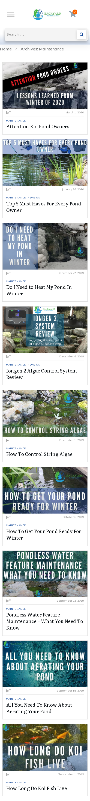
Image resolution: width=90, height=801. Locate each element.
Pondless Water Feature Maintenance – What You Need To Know (44, 621)
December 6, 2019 (71, 356)
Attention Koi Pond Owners (37, 126)
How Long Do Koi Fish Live (36, 788)
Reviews (34, 197)
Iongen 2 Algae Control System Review (41, 373)
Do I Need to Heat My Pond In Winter (39, 290)
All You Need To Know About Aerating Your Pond (39, 708)
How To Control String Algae (39, 453)
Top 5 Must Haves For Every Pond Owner (43, 206)
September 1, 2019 (71, 774)
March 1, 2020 (75, 112)
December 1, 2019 (71, 440)
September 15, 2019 (70, 690)
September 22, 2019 (70, 600)
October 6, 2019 (73, 517)
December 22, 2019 (71, 273)
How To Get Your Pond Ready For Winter (43, 534)
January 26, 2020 (73, 189)
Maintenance (16, 120)
